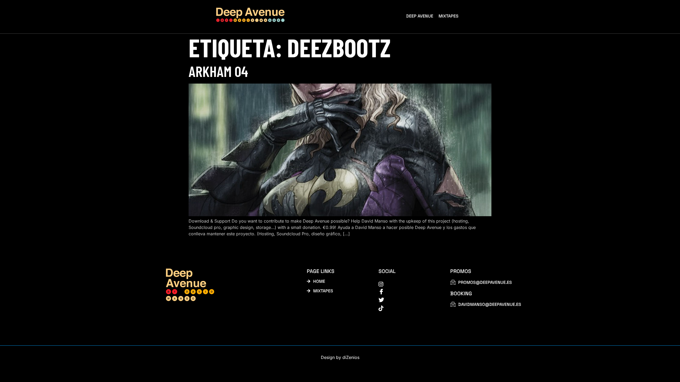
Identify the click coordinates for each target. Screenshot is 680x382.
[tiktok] (408, 308)
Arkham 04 (218, 71)
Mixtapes (448, 16)
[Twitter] (408, 300)
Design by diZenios (340, 357)
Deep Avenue (419, 16)
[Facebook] (408, 291)
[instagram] (408, 284)
